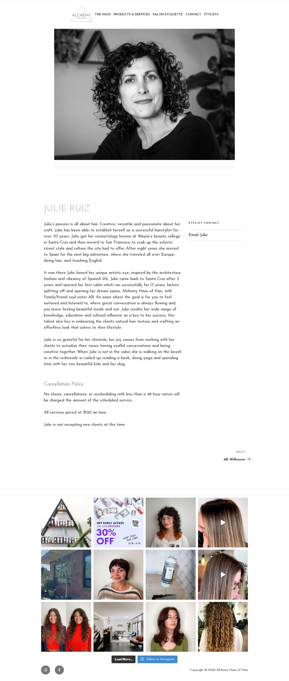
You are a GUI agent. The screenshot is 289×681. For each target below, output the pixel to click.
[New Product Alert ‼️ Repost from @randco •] (171, 575)
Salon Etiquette (168, 14)
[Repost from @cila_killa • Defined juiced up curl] (223, 627)
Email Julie (198, 235)
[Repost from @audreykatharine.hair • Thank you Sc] (171, 627)
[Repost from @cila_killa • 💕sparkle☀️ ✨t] (223, 523)
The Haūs (103, 14)
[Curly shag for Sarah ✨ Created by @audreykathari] (66, 627)
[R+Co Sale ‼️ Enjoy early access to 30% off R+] (118, 523)
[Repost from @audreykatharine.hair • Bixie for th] (118, 575)
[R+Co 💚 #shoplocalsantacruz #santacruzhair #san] (66, 523)
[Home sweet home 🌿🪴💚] (118, 627)
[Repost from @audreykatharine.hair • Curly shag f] (171, 523)
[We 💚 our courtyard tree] (66, 575)
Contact (193, 14)
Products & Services (132, 14)
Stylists (211, 14)
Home (81, 14)
